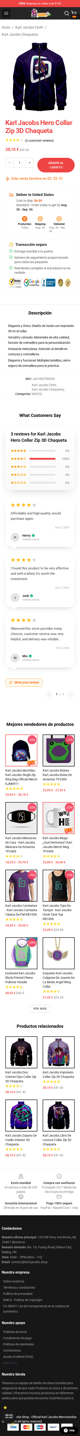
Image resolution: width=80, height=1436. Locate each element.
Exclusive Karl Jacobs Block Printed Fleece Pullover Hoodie (20, 977)
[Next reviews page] (71, 694)
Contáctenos (12, 1350)
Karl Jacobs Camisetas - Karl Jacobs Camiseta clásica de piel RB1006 (21, 910)
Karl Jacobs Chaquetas (20, 34)
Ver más (40, 1008)
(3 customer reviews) (39, 140)
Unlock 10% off (9, 1416)
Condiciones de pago (17, 1338)
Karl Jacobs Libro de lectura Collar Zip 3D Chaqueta (57, 1140)
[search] (66, 13)
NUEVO (37, 394)
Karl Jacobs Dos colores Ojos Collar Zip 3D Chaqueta (20, 1077)
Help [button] (72, 1430)
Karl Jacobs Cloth (29, 27)
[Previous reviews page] (49, 694)
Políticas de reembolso (18, 1344)
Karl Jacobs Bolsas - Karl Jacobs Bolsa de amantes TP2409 (57, 775)
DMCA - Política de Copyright (22, 1300)
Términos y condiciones (19, 1287)
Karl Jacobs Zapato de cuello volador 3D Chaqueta (21, 1140)
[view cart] (73, 13)
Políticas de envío (15, 1332)
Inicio (6, 27)
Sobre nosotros (13, 1281)
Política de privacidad (17, 1293)
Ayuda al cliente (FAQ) (18, 1356)
